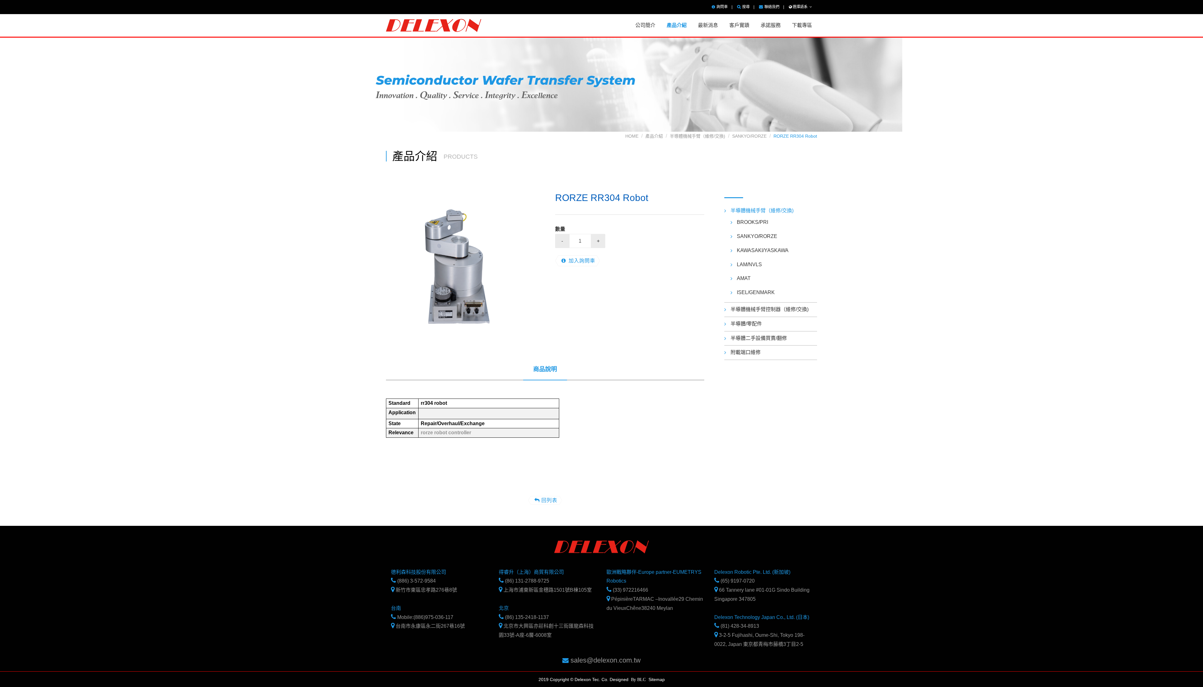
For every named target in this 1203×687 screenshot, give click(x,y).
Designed (619, 679)
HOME (631, 136)
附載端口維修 (746, 352)
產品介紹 (654, 136)
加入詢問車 (582, 260)
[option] (460, 266)
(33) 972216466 (630, 590)
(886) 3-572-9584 (416, 581)
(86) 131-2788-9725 (526, 581)
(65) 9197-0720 (737, 581)
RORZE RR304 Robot (795, 136)
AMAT (744, 278)
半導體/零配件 (746, 323)
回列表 (549, 500)
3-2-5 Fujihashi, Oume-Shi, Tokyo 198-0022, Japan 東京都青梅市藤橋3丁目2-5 (759, 639)
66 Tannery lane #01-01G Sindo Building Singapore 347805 (762, 594)
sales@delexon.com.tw (605, 660)
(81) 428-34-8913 (739, 626)
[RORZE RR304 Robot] (460, 266)
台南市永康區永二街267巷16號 (429, 626)
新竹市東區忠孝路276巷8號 (425, 590)
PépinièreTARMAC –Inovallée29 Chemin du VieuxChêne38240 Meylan (655, 603)
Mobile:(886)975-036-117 (424, 617)
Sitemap (656, 679)
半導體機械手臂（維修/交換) (697, 136)
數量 (560, 229)
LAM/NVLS (749, 264)
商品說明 (545, 369)
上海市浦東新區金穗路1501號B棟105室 (547, 590)
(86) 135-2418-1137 (526, 617)
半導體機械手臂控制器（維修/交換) (770, 309)
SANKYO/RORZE (749, 136)
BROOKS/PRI (752, 222)
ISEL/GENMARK (756, 292)
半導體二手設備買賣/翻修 (759, 338)
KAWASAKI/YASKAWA (763, 250)
